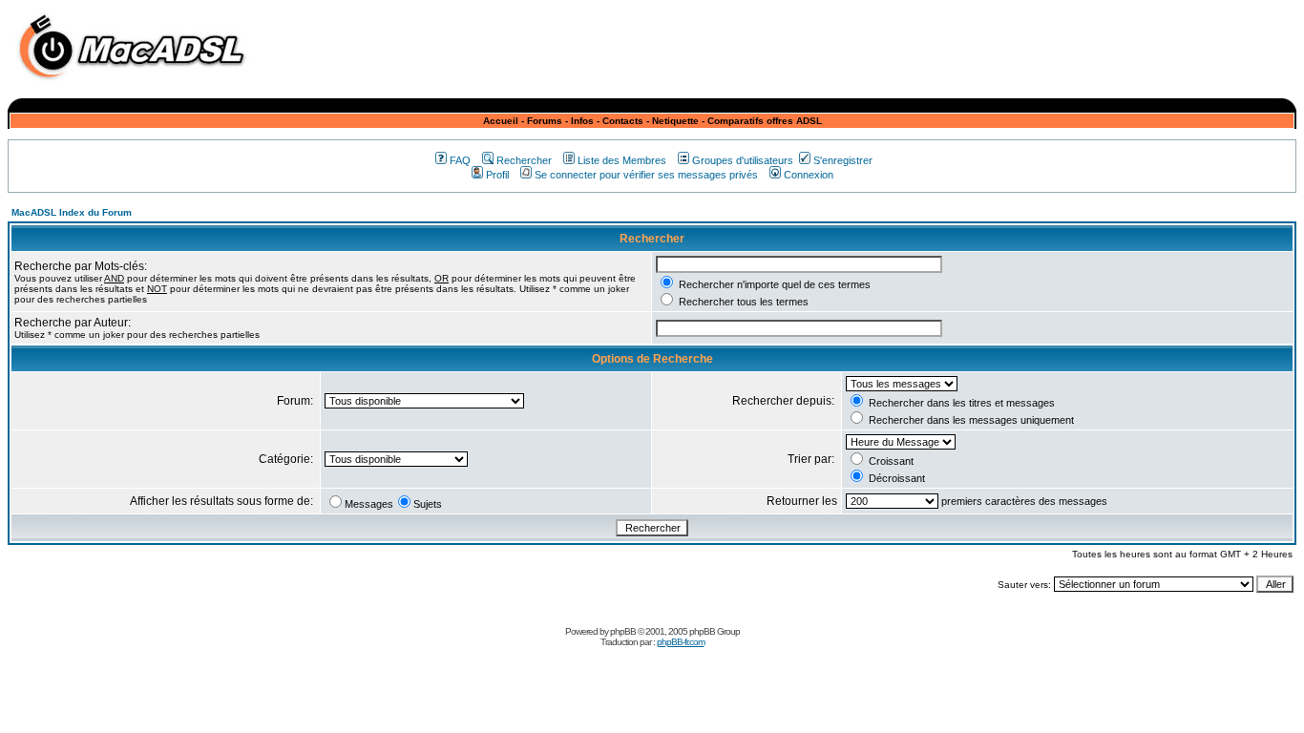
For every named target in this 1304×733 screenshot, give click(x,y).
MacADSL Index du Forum (71, 212)
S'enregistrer (843, 160)
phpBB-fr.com (681, 642)
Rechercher (524, 160)
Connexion (808, 174)
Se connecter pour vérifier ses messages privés (646, 174)
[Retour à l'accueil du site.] (136, 84)
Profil (497, 174)
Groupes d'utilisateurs (742, 160)
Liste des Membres (622, 160)
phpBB (623, 631)
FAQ (460, 160)
